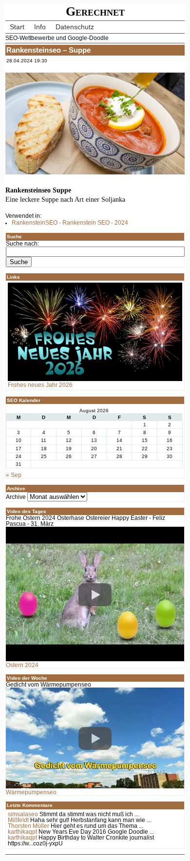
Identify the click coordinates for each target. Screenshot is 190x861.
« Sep (13, 475)
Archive (16, 497)
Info (40, 27)
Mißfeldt (18, 820)
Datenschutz (75, 27)
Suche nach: (22, 244)
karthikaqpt (22, 832)
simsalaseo (23, 814)
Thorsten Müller (28, 826)
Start (17, 27)
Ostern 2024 (22, 665)
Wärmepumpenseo (31, 792)
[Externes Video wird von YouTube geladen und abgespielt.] (95, 594)
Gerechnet (95, 11)
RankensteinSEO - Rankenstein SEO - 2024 (70, 223)
